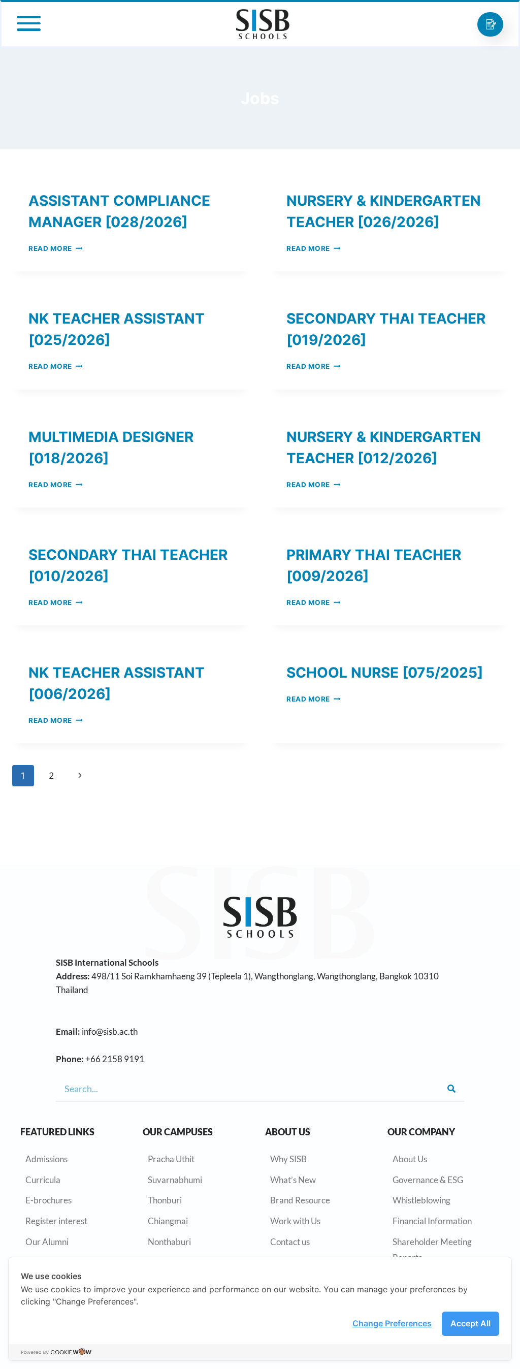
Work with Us (295, 1221)
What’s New (293, 1179)
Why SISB (288, 1159)
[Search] (451, 1088)
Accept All (470, 1323)
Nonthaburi (169, 1241)
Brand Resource (300, 1200)
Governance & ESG (428, 1179)
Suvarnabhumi (175, 1179)
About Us (410, 1159)
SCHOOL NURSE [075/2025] (384, 672)
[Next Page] (80, 775)
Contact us (290, 1241)
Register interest (56, 1221)
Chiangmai (168, 1221)
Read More (55, 248)
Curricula (42, 1179)
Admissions (46, 1159)
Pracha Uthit (171, 1159)
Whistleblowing (421, 1200)
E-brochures (48, 1200)
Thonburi (165, 1200)
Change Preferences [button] (392, 1323)
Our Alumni (47, 1241)
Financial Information (432, 1221)
